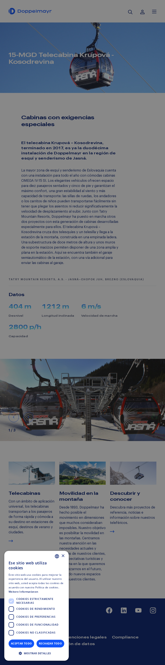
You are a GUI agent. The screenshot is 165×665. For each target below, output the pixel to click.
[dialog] (36, 606)
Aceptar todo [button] (21, 643)
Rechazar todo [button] (50, 643)
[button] (36, 653)
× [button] (62, 556)
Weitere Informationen (23, 591)
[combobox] (57, 556)
